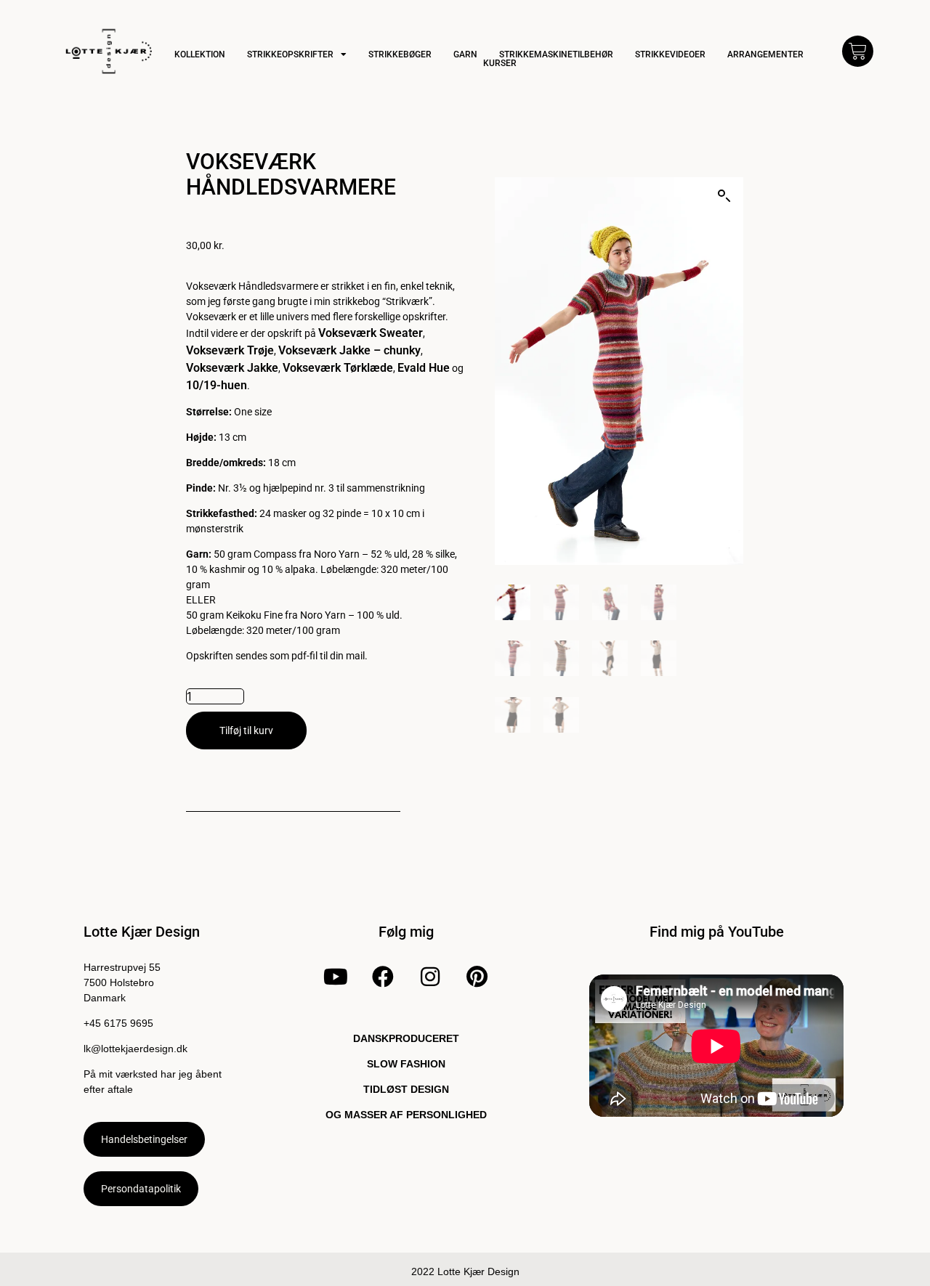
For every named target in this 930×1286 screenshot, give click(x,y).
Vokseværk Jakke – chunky (349, 350)
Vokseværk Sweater (370, 333)
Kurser (500, 63)
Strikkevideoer (670, 54)
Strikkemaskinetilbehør (556, 54)
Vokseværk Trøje (230, 350)
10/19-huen (216, 385)
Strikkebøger (400, 54)
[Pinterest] (476, 976)
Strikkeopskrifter (290, 54)
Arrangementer (765, 54)
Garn (465, 54)
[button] (724, 196)
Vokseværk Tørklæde (338, 368)
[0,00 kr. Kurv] (857, 51)
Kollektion (199, 54)
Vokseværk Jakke (232, 368)
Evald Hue (423, 368)
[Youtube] (335, 976)
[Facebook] (383, 976)
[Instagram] (430, 976)
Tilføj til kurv (246, 730)
